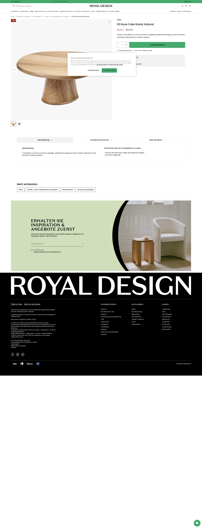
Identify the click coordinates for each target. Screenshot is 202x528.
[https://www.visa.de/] (15, 363)
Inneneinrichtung (137, 311)
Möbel (133, 309)
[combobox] (187, 1)
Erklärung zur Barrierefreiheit (109, 332)
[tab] (45, 140)
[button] (187, 1)
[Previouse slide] (15, 70)
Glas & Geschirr (136, 316)
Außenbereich (136, 324)
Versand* (104, 314)
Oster (163, 311)
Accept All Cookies (109, 70)
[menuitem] (15, 11)
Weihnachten (166, 329)
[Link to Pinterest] (22, 354)
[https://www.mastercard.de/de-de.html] (21, 363)
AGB (102, 319)
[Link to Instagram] (17, 354)
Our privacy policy (102, 64)
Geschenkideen (167, 314)
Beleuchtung (136, 314)
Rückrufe (103, 334)
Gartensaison (166, 316)
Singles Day (165, 321)
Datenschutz (105, 321)
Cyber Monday (166, 327)
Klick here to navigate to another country (23, 319)
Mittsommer (166, 319)
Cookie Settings (93, 70)
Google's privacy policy (115, 64)
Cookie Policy (105, 327)
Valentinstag (166, 309)
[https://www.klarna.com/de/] (30, 363)
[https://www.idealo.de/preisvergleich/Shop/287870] (38, 363)
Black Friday (166, 324)
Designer (103, 329)
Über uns (103, 309)
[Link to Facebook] (12, 354)
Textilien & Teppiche (138, 319)
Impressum (104, 324)
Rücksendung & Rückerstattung (111, 316)
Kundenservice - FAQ (107, 311)
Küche (134, 321)
